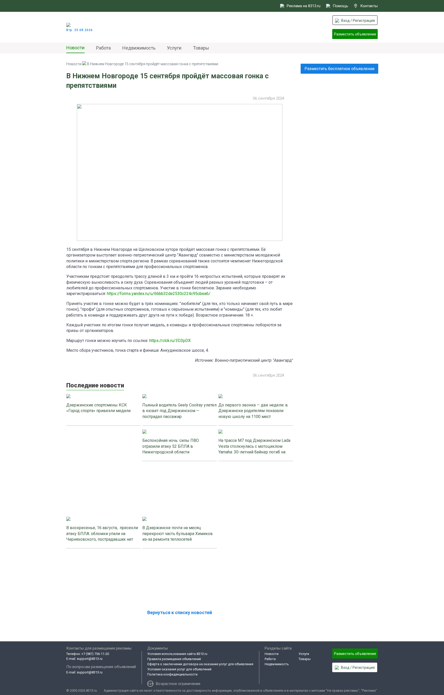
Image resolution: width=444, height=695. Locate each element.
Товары (201, 48)
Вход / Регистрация (358, 20)
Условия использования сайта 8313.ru (177, 654)
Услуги (174, 48)
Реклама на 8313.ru (303, 6)
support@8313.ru (90, 659)
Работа (103, 48)
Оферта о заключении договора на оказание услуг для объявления (200, 664)
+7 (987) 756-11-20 (95, 654)
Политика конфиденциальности (172, 674)
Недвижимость (138, 48)
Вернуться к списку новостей (179, 612)
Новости (75, 47)
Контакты (369, 6)
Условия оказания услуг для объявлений (179, 669)
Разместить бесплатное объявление (339, 68)
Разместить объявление (355, 34)
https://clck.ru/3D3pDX (170, 340)
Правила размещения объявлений (174, 659)
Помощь (340, 6)
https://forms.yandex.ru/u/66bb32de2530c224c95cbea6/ (158, 293)
